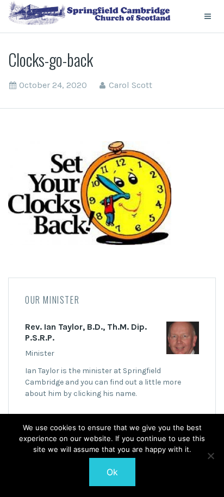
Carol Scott (130, 85)
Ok (112, 472)
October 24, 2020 (53, 85)
